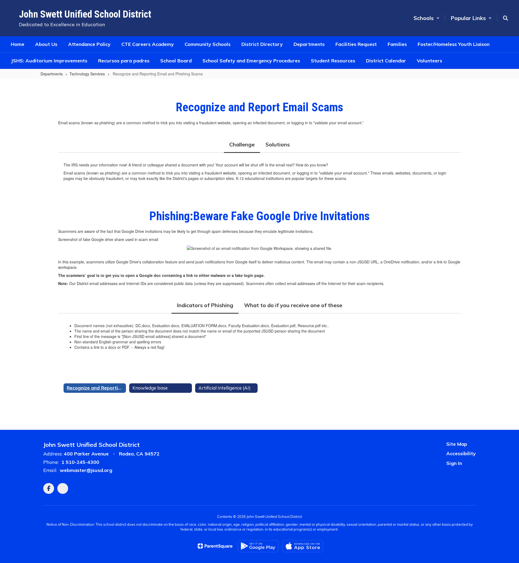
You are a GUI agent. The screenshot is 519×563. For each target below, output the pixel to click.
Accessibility (461, 453)
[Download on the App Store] (302, 546)
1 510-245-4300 (80, 462)
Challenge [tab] (242, 144)
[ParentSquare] (215, 546)
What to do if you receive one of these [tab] (293, 305)
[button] (427, 18)
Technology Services (87, 73)
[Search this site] (505, 18)
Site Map (456, 444)
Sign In (454, 463)
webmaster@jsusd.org (86, 470)
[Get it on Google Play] (258, 546)
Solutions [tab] (277, 144)
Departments (52, 73)
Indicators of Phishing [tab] (205, 305)
